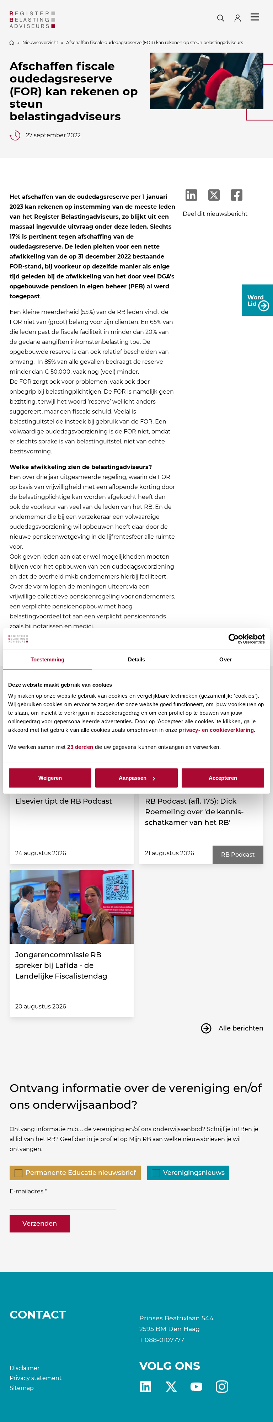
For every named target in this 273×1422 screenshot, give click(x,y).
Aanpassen (132, 778)
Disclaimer (24, 1368)
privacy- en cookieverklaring (216, 730)
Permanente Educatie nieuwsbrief (81, 1173)
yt (196, 1386)
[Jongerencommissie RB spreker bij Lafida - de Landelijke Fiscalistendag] (72, 907)
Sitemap (22, 1388)
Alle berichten (241, 1028)
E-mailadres (26, 1191)
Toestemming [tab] (47, 659)
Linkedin (145, 1386)
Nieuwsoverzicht (40, 42)
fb (222, 1386)
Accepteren (223, 778)
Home (12, 43)
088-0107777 (164, 1339)
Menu (254, 17)
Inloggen (240, 17)
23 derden (80, 747)
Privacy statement (36, 1378)
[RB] (50, 20)
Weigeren (50, 778)
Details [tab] (136, 659)
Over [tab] (225, 659)
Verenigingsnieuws (194, 1173)
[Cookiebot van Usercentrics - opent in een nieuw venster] (234, 638)
